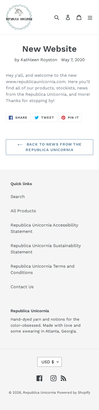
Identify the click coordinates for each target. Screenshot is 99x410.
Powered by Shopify (73, 392)
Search (18, 196)
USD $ (47, 361)
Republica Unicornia (39, 392)
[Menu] (90, 17)
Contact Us (22, 286)
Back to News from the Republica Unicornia (53, 147)
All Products (23, 210)
